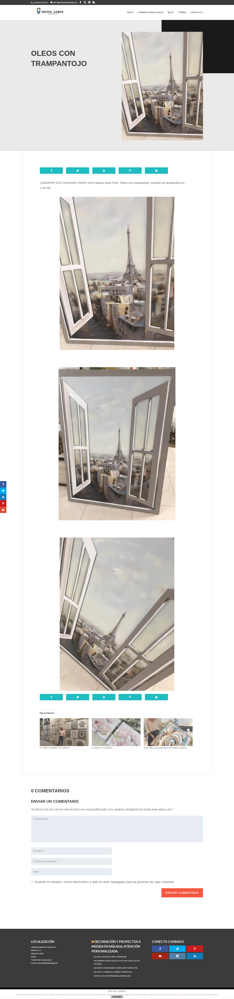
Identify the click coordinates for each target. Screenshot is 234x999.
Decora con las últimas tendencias (110, 957)
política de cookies (180, 994)
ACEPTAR (117, 997)
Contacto (197, 12)
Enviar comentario (182, 892)
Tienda (182, 12)
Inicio (130, 12)
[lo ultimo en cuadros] (116, 732)
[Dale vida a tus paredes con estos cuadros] (168, 732)
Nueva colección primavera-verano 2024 (112, 976)
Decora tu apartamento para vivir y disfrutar (115, 968)
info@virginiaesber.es (47, 963)
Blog (171, 12)
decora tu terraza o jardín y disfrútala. (113, 972)
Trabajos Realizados (150, 12)
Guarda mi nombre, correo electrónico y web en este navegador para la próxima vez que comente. (105, 882)
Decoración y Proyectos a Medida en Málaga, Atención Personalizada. (116, 946)
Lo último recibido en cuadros (55, 747)
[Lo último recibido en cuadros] (64, 732)
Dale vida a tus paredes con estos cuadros (165, 747)
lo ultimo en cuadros (102, 747)
